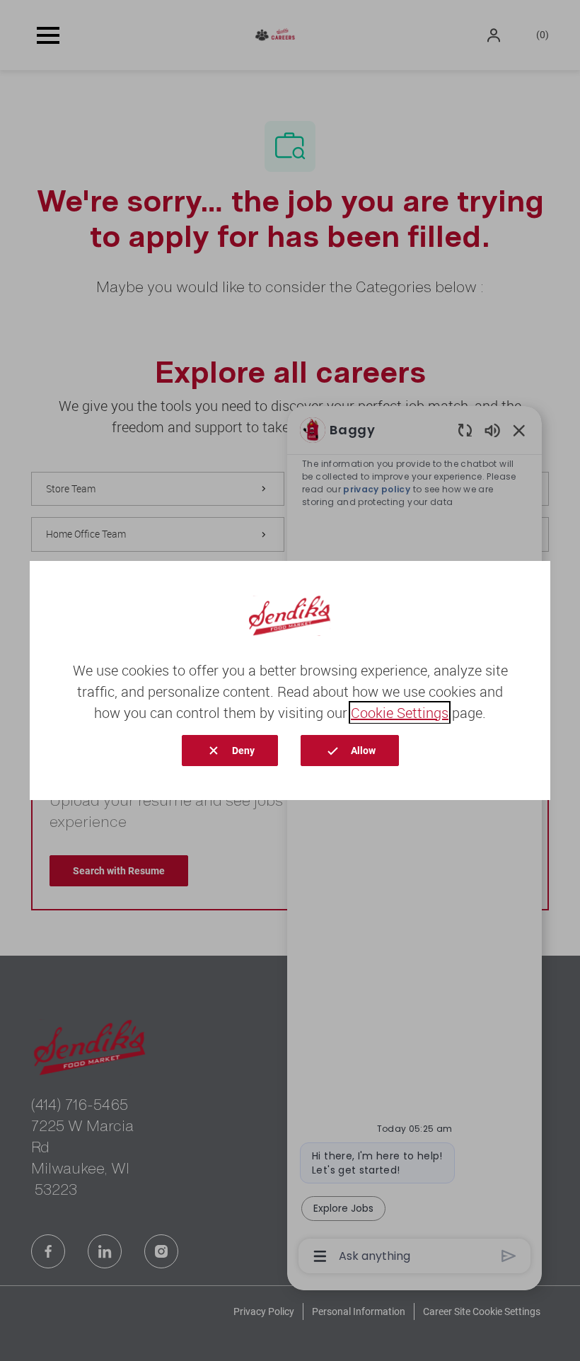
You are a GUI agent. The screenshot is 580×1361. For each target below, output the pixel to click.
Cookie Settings (399, 712)
